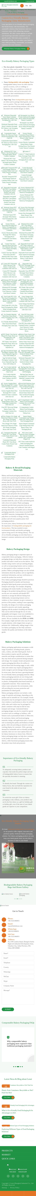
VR (26, 6)
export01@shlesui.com (10, 1)
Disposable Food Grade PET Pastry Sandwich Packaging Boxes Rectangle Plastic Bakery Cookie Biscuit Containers (27, 256)
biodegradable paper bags (24, 99)
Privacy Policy (14, 1187)
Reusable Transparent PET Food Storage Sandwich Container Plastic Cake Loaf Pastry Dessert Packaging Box (9, 180)
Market (6, 1155)
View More (8, 1097)
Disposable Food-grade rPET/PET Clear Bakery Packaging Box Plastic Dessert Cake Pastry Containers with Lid (9, 200)
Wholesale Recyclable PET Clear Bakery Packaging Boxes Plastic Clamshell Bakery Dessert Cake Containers (26, 236)
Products (14, 11)
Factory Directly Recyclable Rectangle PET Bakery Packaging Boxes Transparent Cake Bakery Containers (9, 236)
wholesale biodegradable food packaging (21, 829)
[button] (13, 1066)
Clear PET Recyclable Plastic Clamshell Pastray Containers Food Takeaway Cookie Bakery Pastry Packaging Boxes (26, 327)
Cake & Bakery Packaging (15, 12)
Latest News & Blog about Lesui (18, 1079)
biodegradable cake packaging (18, 82)
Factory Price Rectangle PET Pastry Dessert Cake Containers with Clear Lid (27, 215)
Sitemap (4, 1187)
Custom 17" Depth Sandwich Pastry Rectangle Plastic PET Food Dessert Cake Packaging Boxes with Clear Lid (26, 157)
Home (7, 11)
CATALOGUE (30, 1)
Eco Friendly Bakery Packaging (17, 14)
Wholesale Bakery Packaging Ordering (16, 48)
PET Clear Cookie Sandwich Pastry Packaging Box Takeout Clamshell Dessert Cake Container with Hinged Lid (27, 445)
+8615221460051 (13, 931)
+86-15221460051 (13, 921)
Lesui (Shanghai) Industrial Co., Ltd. (22, 1183)
